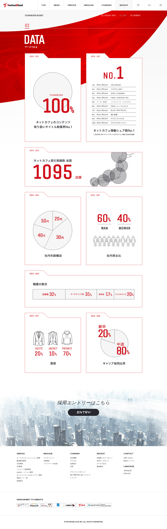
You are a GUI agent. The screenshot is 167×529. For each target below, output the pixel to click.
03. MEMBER (135, 15)
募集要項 (100, 466)
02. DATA (123, 15)
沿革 (71, 466)
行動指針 (46, 461)
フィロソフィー (48, 458)
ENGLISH (127, 473)
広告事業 (20, 464)
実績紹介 (20, 481)
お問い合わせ (128, 458)
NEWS (57, 5)
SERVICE (72, 5)
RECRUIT (124, 5)
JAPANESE (128, 471)
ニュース (73, 478)
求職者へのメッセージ (104, 458)
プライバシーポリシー (78, 472)
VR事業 (19, 466)
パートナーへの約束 (50, 464)
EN (149, 5)
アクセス (73, 461)
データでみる (101, 464)
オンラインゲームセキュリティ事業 (29, 475)
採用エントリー (129, 461)
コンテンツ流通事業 (24, 469)
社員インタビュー (103, 461)
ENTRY (83, 412)
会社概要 (73, 458)
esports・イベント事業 (25, 472)
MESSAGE (89, 5)
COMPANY (107, 5)
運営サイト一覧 (22, 478)
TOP (43, 5)
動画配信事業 (21, 461)
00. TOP (94, 15)
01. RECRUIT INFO (108, 15)
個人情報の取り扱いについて (80, 475)
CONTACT (128, 453)
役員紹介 (73, 464)
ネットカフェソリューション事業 (28, 458)
